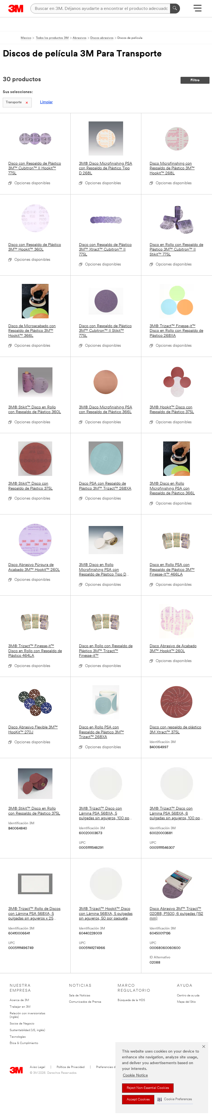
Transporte (14, 102)
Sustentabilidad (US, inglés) (27, 1030)
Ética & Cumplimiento (24, 1043)
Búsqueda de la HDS (131, 1000)
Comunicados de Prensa (85, 1002)
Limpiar (46, 102)
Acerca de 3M (19, 1000)
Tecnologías (18, 1037)
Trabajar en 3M (20, 1006)
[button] (175, 1099)
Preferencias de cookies (112, 1067)
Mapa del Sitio (186, 1002)
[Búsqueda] (175, 8)
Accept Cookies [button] (138, 1099)
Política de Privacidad (70, 1067)
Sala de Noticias (79, 995)
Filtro (195, 80)
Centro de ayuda (188, 995)
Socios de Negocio (22, 1023)
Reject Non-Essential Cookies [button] (148, 1088)
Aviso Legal (37, 1067)
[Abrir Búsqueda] (198, 10)
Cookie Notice (135, 1075)
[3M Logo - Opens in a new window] (15, 8)
